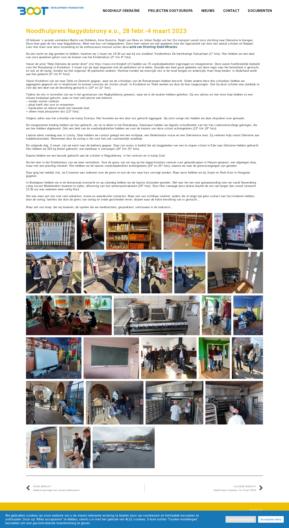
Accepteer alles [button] (271, 519)
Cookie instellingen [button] (240, 519)
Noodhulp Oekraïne (121, 11)
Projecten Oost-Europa (170, 11)
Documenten (260, 11)
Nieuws (208, 11)
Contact (231, 11)
